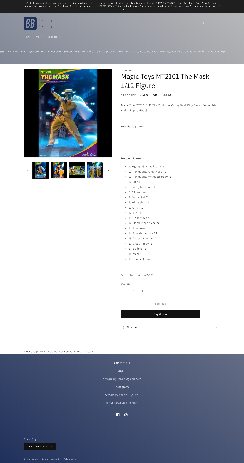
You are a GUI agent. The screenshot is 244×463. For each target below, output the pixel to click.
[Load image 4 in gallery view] (95, 170)
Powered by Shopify (51, 459)
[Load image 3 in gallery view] (77, 170)
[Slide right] (108, 170)
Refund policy (70, 459)
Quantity (125, 283)
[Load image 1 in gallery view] (41, 170)
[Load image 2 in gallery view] (59, 170)
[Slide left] (28, 170)
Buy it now (160, 314)
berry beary (36, 459)
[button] (38, 37)
